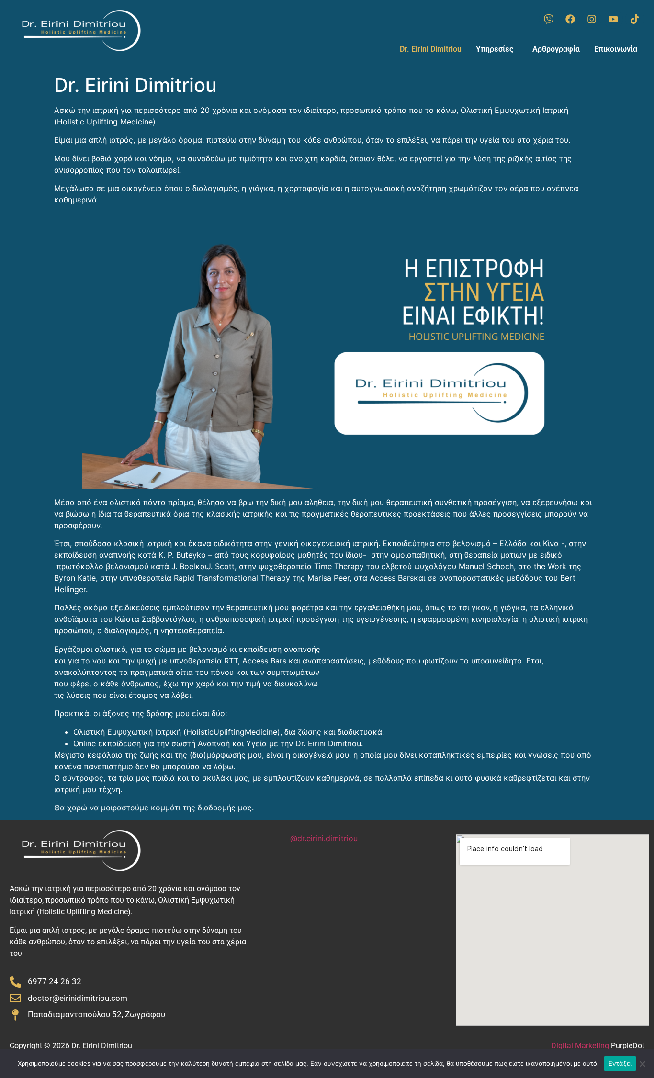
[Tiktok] (634, 19)
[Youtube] (613, 19)
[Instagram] (591, 19)
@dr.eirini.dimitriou (324, 838)
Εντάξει (620, 1063)
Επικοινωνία (615, 49)
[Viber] (548, 19)
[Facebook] (570, 19)
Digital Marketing (580, 1045)
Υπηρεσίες (494, 49)
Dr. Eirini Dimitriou (431, 49)
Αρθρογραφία (556, 49)
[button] (497, 49)
